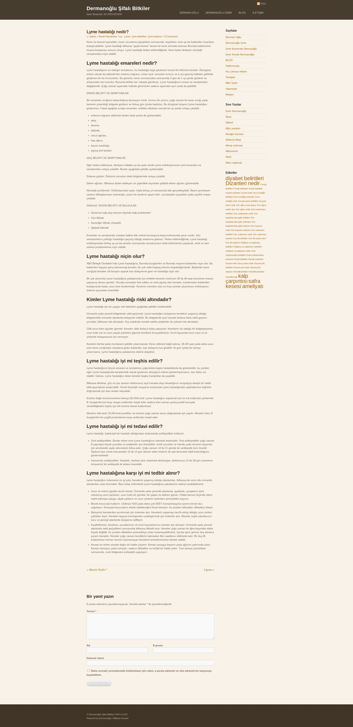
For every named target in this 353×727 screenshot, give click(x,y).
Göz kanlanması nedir (243, 213)
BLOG (242, 12)
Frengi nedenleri (240, 188)
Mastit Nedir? (97, 569)
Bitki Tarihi (231, 82)
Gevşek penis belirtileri (248, 201)
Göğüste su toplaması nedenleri (247, 247)
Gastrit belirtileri (255, 188)
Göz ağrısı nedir (243, 209)
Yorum (91, 611)
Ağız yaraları (233, 128)
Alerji (228, 156)
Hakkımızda (232, 65)
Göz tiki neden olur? (257, 238)
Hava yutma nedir (245, 263)
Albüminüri (232, 151)
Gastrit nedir (246, 193)
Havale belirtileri (240, 259)
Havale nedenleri (255, 259)
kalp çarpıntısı (237, 278)
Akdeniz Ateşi (233, 139)
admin (93, 36)
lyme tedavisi (155, 36)
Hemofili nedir (232, 277)
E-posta (158, 645)
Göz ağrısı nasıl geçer (246, 205)
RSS (263, 3)
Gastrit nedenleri (233, 193)
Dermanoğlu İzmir (219, 12)
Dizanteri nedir (243, 183)
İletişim (258, 12)
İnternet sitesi (95, 658)
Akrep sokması (234, 145)
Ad (88, 645)
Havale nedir (231, 263)
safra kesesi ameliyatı (244, 283)
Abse (228, 116)
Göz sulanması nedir (242, 234)
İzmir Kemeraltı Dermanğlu (241, 48)
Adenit (229, 122)
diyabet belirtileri (245, 178)
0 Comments (171, 36)
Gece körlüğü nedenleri (243, 197)
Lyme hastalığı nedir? (108, 31)
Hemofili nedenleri (256, 272)
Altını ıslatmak (234, 162)
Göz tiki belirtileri (240, 238)
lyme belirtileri (139, 36)
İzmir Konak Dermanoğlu (240, 54)
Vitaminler (231, 88)
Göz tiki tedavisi (233, 243)
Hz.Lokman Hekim (236, 71)
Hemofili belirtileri (240, 272)
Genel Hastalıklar (108, 36)
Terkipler (231, 77)
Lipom (209, 569)
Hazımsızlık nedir (241, 267)
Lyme (127, 36)
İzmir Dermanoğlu (236, 111)
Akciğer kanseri (234, 134)
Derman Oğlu (189, 12)
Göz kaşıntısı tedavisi (240, 230)
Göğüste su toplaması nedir (238, 251)
